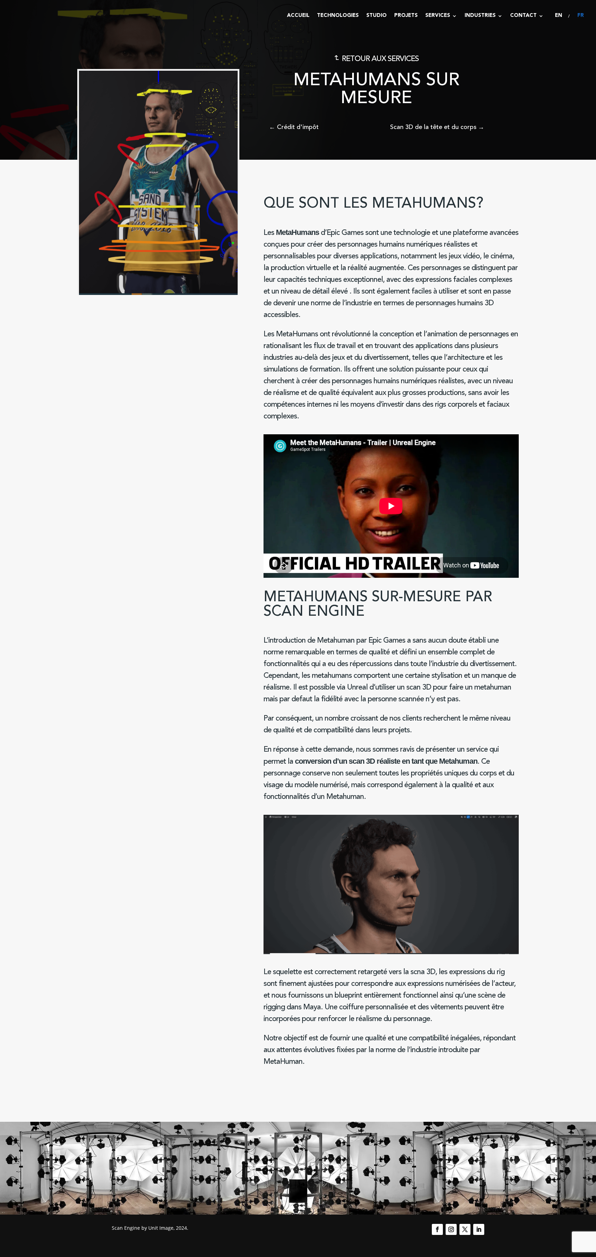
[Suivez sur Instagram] (451, 1229)
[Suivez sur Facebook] (437, 1229)
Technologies (338, 15)
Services (437, 15)
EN (558, 15)
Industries (480, 15)
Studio (376, 15)
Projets (406, 15)
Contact (523, 15)
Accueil (298, 15)
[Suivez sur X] (464, 1229)
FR (580, 15)
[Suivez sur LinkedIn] (478, 1229)
